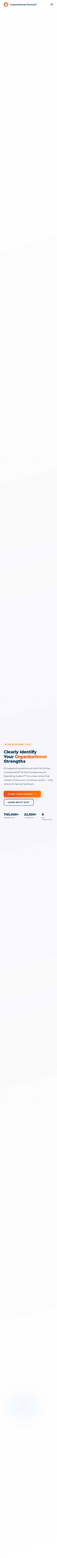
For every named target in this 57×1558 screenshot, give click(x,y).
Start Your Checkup (20, 794)
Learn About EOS (18, 802)
